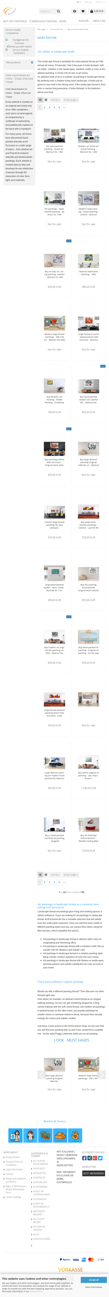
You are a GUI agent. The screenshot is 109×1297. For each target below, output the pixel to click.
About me (99, 20)
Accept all (93, 1279)
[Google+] (95, 1159)
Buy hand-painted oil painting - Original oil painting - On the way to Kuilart (88, 650)
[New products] (32, 62)
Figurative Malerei (39, 1228)
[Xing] (90, 1159)
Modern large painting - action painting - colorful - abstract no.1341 (88, 211)
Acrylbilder (40, 1182)
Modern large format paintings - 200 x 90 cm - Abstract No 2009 (54, 337)
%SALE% (84, 20)
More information (93, 1287)
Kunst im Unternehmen (41, 1193)
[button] (79, 2)
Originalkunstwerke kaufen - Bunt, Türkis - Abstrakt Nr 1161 (54, 587)
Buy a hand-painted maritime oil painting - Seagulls (54, 838)
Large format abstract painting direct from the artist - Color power (54, 713)
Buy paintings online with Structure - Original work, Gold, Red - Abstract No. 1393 (54, 462)
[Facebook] (84, 1159)
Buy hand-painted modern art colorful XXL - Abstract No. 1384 (88, 399)
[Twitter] (100, 1159)
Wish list (102, 2)
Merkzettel (39, 1173)
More (63, 21)
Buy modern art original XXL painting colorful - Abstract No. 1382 (54, 650)
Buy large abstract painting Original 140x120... (54, 1078)
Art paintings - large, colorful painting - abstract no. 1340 (54, 211)
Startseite (39, 1177)
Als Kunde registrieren (40, 1162)
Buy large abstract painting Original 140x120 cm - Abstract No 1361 (88, 462)
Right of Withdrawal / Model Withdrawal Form (16, 1189)
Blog (36, 1234)
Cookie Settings (13, 1197)
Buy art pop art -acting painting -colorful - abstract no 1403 (54, 274)
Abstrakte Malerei (39, 1213)
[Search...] (58, 11)
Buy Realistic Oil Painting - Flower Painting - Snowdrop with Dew (54, 399)
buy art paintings (15, 21)
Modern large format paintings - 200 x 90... (88, 1077)
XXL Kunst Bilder (39, 1220)
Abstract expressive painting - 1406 (88, 273)
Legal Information (14, 1169)
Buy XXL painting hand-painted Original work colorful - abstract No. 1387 (88, 587)
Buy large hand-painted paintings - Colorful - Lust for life (88, 525)
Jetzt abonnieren (93, 1173)
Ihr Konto (39, 1168)
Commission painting (43, 21)
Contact (9, 1174)
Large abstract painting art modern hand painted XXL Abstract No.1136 (54, 775)
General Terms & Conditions (14, 1163)
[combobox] (55, 100)
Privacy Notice (36, 1291)
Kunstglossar (41, 1238)
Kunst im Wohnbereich (41, 1205)
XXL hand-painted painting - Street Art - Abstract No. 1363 (54, 149)
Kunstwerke (40, 1186)
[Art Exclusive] (19, 11)
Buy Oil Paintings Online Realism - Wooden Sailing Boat (88, 838)
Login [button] (89, 2)
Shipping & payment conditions (16, 1180)
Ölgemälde (39, 1199)
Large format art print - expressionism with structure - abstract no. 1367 (88, 337)
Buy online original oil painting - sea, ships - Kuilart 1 (88, 775)
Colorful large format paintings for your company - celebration (54, 525)
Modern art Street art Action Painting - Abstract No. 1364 (88, 149)
